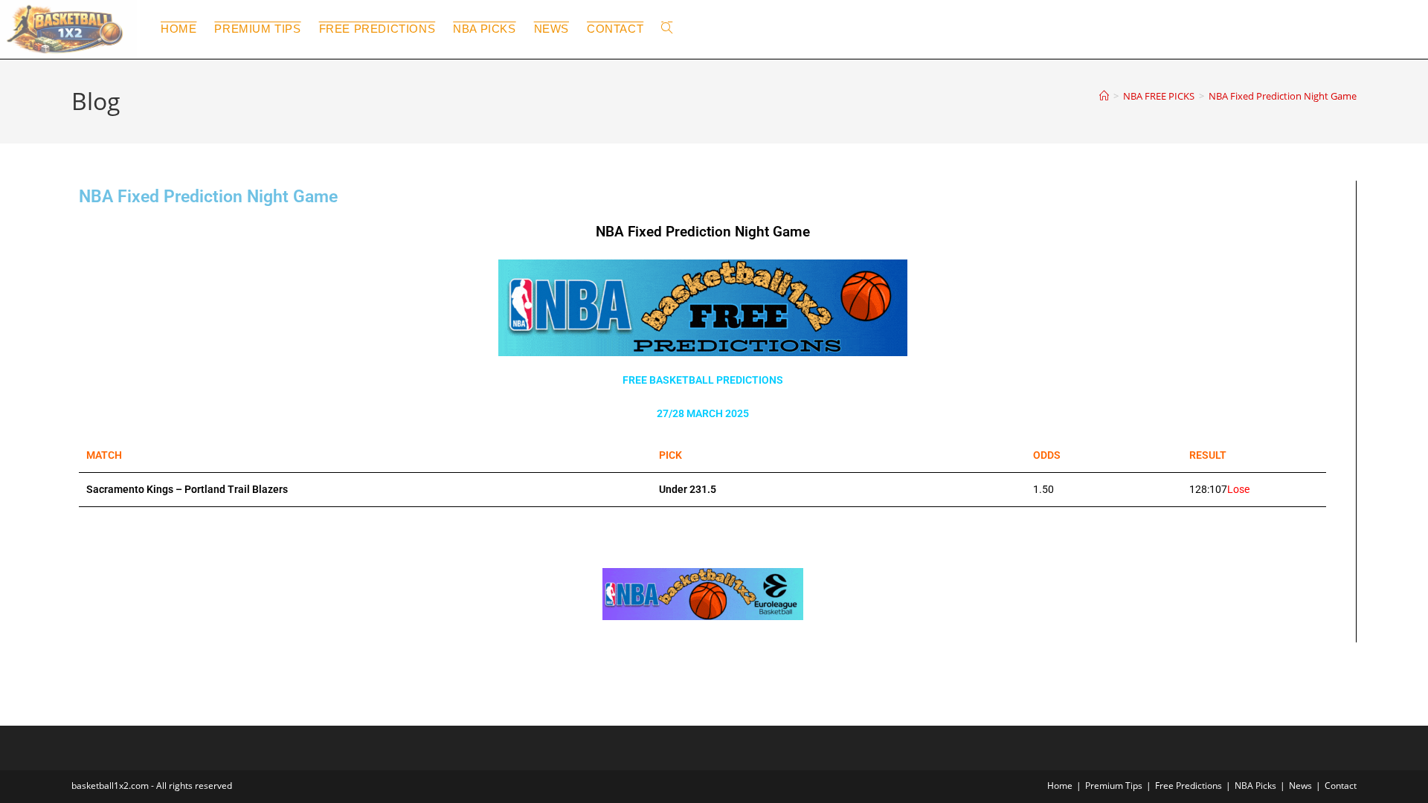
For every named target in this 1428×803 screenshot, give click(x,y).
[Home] (1104, 96)
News (1300, 785)
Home (1059, 785)
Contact (1341, 785)
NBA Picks (1255, 785)
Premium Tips (1113, 785)
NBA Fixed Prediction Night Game (1283, 96)
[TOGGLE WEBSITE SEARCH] (666, 29)
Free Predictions (1188, 785)
